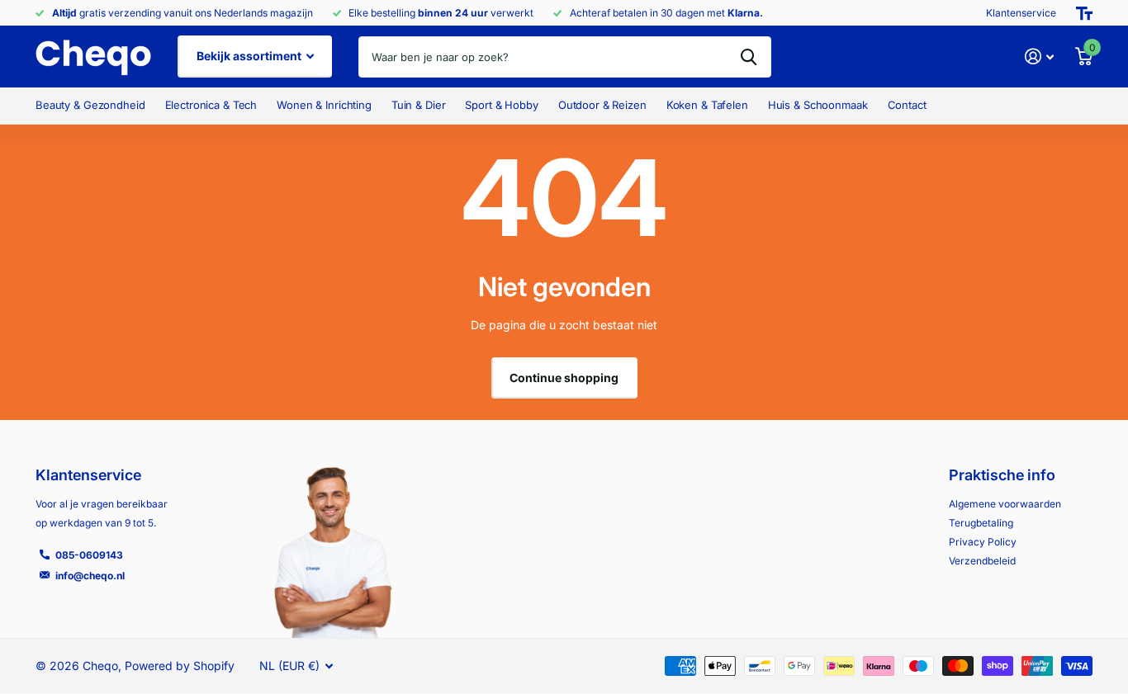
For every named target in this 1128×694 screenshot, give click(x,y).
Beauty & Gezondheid (90, 104)
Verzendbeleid (982, 561)
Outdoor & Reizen (602, 104)
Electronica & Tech (211, 104)
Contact (907, 104)
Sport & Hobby (501, 104)
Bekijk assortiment (250, 56)
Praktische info (1002, 475)
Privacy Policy (983, 542)
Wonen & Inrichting (324, 104)
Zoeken (748, 57)
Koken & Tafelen (707, 104)
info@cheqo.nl (90, 575)
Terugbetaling (981, 523)
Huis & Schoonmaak (818, 104)
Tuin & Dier (418, 104)
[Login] (1039, 56)
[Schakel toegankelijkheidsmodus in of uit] (1084, 13)
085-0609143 (89, 555)
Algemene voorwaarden (1005, 504)
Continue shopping (564, 378)
